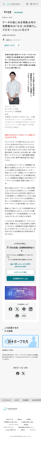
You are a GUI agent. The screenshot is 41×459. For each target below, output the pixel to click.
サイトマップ (33, 430)
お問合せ (24, 430)
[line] (24, 309)
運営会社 (20, 419)
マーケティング (6, 400)
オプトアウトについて (10, 427)
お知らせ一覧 (10, 419)
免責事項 (29, 419)
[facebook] (10, 309)
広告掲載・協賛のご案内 (28, 422)
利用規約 (27, 424)
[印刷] (17, 315)
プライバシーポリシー (15, 424)
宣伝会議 (25, 400)
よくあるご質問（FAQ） (11, 430)
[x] (17, 309)
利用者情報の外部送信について (27, 427)
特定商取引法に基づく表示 (11, 422)
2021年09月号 (18, 12)
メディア (17, 400)
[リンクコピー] (24, 315)
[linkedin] (30, 309)
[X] (23, 373)
